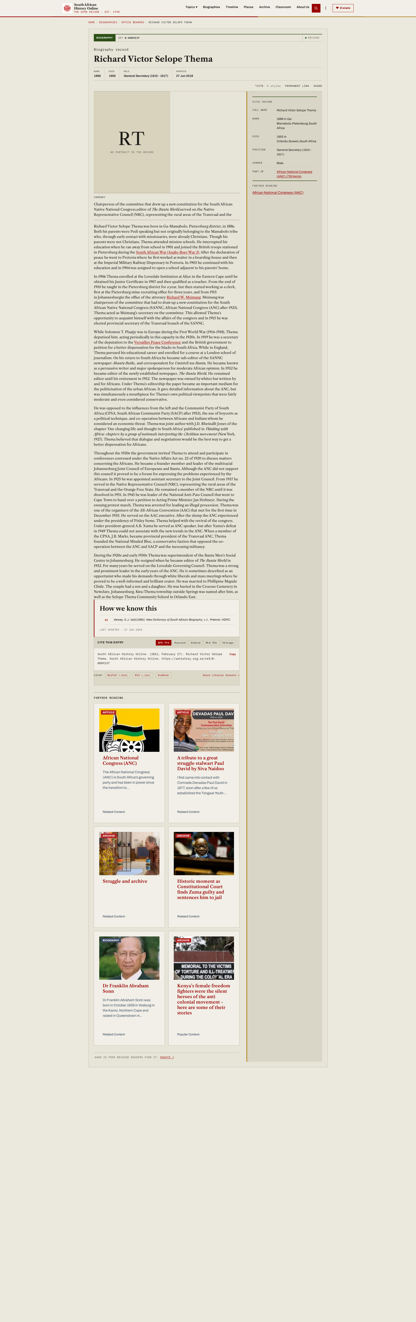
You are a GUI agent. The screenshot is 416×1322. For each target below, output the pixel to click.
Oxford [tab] (196, 642)
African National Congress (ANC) (121, 760)
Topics (191, 7)
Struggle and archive (125, 881)
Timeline (232, 7)
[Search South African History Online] (316, 8)
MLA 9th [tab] (211, 642)
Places (249, 7)
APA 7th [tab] (163, 642)
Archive (264, 7)
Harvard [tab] (180, 642)
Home (91, 22)
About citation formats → (221, 675)
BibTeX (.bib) (117, 675)
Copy (232, 654)
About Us (303, 7)
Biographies (211, 7)
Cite (268, 85)
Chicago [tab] (228, 642)
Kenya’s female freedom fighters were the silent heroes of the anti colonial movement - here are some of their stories (203, 999)
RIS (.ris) (143, 675)
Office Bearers (133, 22)
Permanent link (297, 85)
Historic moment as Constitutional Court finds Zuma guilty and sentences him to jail (200, 889)
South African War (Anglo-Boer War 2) (167, 252)
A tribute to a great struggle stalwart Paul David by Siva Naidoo (200, 763)
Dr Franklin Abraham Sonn (126, 988)
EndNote (163, 675)
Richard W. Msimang (184, 297)
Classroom (283, 7)
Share (318, 85)
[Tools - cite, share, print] (325, 8)
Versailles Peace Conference (157, 342)
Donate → (167, 1057)
